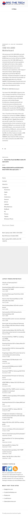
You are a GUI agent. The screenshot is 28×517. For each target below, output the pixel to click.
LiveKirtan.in (7, 498)
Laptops (6, 204)
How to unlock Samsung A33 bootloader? (13, 433)
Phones (6, 214)
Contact (4, 181)
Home (4, 178)
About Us (4, 184)
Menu (14, 9)
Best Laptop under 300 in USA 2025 (12, 232)
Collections (7, 197)
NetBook (6, 209)
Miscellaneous (8, 206)
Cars (5, 194)
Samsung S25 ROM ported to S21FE (12, 366)
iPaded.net (7, 495)
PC (5, 148)
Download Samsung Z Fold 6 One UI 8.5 (13, 294)
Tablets (6, 216)
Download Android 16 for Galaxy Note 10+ (13, 343)
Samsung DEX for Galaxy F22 (10, 445)
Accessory (7, 189)
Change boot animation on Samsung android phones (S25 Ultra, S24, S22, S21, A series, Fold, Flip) (13, 415)
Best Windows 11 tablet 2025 (10, 236)
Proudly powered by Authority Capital (11, 513)
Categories (5, 187)
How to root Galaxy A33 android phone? (13, 429)
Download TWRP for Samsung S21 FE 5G (13, 371)
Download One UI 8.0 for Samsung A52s (13, 348)
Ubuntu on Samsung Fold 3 (9, 282)
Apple (5, 192)
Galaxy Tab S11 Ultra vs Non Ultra (11, 456)
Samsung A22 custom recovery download (13, 318)
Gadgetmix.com (8, 489)
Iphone (6, 202)
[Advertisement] (14, 26)
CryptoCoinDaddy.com (10, 492)
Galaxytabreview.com (10, 501)
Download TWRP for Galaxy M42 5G (12, 409)
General (6, 199)
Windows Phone (8, 219)
